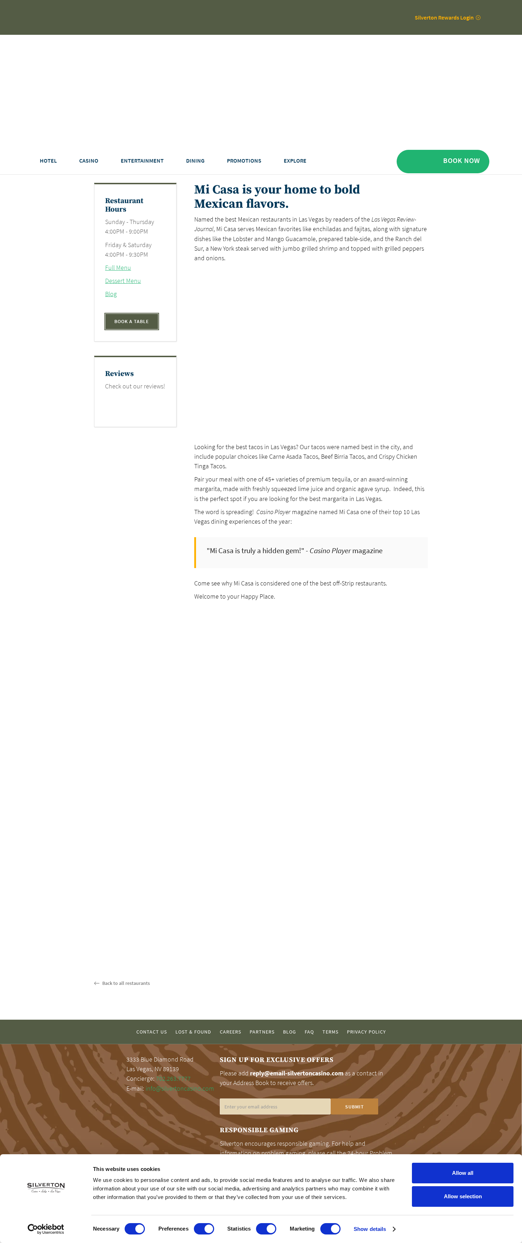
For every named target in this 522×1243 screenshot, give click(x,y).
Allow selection (463, 1196)
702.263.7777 (173, 1079)
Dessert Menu (123, 281)
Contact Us (151, 1032)
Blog (111, 294)
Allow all (462, 1173)
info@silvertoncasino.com (180, 1088)
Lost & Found (193, 1032)
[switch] (204, 1228)
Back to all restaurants (125, 983)
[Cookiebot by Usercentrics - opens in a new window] (46, 1229)
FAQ (309, 1032)
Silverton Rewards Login (444, 17)
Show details (370, 1229)
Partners (262, 1032)
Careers (230, 1032)
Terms (330, 1032)
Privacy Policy (366, 1032)
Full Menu (118, 268)
